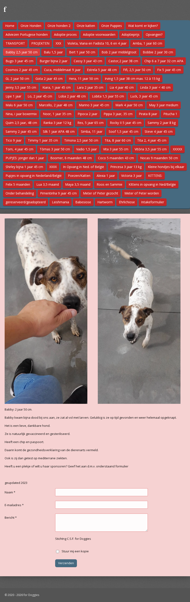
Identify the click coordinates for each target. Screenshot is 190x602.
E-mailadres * (14, 505)
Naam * (10, 492)
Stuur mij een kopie (75, 551)
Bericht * (11, 517)
